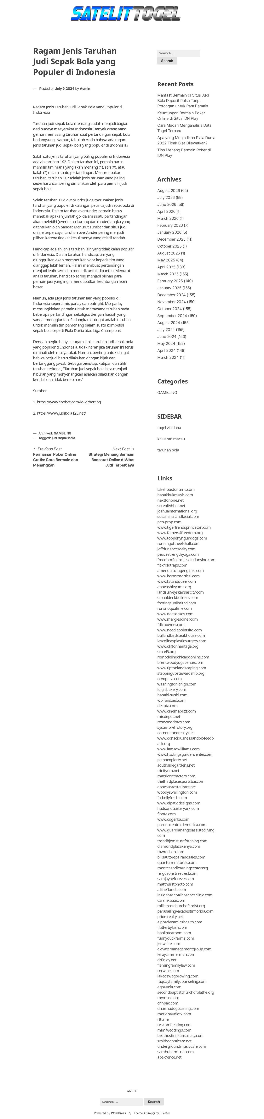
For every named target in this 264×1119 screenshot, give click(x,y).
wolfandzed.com (171, 700)
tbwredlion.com (170, 851)
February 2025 (170, 281)
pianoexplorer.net (172, 759)
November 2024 (171, 301)
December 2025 (171, 239)
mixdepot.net (168, 716)
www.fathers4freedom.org (180, 532)
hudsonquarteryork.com (178, 808)
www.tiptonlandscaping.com (181, 667)
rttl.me (163, 1019)
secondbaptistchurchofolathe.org (185, 992)
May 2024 (166, 343)
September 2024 (172, 315)
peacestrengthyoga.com (178, 554)
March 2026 (167, 218)
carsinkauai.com (171, 900)
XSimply (149, 1113)
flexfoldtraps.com (172, 565)
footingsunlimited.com (176, 603)
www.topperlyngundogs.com (182, 538)
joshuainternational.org (177, 511)
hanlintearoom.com (174, 932)
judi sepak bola (63, 438)
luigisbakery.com (171, 689)
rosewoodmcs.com (173, 722)
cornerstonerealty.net (175, 732)
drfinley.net (166, 959)
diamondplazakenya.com (178, 846)
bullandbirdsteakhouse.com (181, 635)
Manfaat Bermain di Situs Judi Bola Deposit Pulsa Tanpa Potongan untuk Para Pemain (183, 100)
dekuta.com (167, 705)
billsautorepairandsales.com (181, 857)
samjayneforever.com (175, 878)
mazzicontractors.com (176, 776)
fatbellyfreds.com (172, 797)
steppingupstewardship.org (180, 673)
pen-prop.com (169, 521)
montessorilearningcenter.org (182, 867)
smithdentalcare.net (174, 1040)
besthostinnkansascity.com (180, 1035)
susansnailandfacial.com (178, 516)
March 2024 (168, 357)
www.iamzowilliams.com (178, 749)
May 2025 (166, 260)
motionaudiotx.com (174, 1013)
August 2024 (168, 322)
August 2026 (168, 190)
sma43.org (166, 651)
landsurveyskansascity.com (180, 592)
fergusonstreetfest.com (177, 873)
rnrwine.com (168, 970)
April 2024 (166, 350)
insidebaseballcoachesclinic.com (185, 895)
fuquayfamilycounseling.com (182, 981)
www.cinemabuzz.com (176, 711)
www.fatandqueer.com (176, 581)
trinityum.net (168, 770)
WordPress (118, 1113)
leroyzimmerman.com (176, 954)
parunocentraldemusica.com (182, 824)
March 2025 (167, 274)
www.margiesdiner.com (177, 619)
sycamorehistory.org (174, 727)
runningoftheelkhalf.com (178, 543)
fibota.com (166, 813)
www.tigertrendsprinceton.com (184, 527)
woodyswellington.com (177, 792)
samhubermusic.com (175, 1051)
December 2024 (171, 295)
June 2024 (166, 336)
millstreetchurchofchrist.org (181, 905)
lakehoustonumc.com (176, 489)
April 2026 (166, 211)
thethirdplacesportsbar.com (180, 781)
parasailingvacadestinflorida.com (185, 911)
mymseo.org (168, 997)
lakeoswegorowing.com (177, 976)
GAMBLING (62, 433)
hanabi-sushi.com (172, 694)
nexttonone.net (170, 500)
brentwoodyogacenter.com (180, 662)
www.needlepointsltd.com (179, 630)
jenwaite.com (168, 943)
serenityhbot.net (171, 505)
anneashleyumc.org (174, 586)
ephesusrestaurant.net (176, 786)
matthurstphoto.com (175, 884)
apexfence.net (169, 1057)
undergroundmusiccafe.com (181, 1046)
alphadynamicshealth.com (179, 922)
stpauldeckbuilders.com (177, 597)
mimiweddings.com (174, 1030)
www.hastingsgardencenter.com (184, 754)
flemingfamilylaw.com (176, 965)
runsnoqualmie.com (174, 608)
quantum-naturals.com (177, 862)
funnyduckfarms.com (175, 938)
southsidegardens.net (175, 765)
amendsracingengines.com (180, 570)
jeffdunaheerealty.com (176, 548)
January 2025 (169, 288)
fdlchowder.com (171, 624)
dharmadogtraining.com (178, 1008)
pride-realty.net (170, 916)
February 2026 (170, 225)
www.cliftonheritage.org (177, 646)
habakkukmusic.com (175, 494)
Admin (85, 89)
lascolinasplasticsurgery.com (181, 640)
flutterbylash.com (172, 927)
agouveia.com (169, 986)
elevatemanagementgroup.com (184, 949)
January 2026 (169, 232)
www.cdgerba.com (173, 819)
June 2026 (166, 204)
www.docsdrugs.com (175, 613)
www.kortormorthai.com (178, 576)
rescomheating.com (174, 1024)
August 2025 (168, 253)
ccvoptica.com (169, 678)
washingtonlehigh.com (176, 684)
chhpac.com (167, 1003)
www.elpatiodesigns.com (178, 803)
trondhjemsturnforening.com (182, 840)
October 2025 (169, 246)
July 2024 (166, 329)
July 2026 (166, 197)
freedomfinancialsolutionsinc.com (186, 559)
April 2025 (166, 267)
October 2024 (169, 308)
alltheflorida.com (171, 889)
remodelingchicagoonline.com (183, 657)
